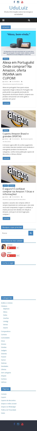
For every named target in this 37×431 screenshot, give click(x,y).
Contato (4, 394)
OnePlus (6, 318)
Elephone (6, 309)
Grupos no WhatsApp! (8, 407)
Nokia (5, 315)
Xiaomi (5, 328)
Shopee (3, 376)
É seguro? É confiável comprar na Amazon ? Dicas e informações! (18, 191)
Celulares (4, 306)
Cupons (13, 84)
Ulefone (3, 382)
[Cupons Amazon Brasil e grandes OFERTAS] (18, 111)
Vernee (5, 325)
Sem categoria (6, 373)
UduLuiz (18, 7)
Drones (3, 344)
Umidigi (5, 321)
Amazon (8, 84)
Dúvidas (11, 186)
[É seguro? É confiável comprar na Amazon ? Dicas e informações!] (18, 167)
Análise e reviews (7, 303)
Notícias (4, 363)
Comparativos (5, 331)
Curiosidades (5, 338)
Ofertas (6, 59)
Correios (4, 335)
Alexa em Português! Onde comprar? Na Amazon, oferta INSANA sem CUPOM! (18, 70)
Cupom (3, 397)
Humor (3, 360)
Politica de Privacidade (8, 410)
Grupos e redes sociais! (9, 404)
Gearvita (4, 354)
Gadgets (4, 350)
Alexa (4, 84)
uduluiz (6, 81)
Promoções (19, 84)
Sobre (3, 413)
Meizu (5, 312)
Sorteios (4, 379)
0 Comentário (15, 81)
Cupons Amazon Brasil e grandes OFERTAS (16, 135)
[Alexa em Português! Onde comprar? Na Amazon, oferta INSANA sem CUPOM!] (18, 32)
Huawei (3, 357)
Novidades (4, 366)
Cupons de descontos (19, 199)
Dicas (5, 186)
